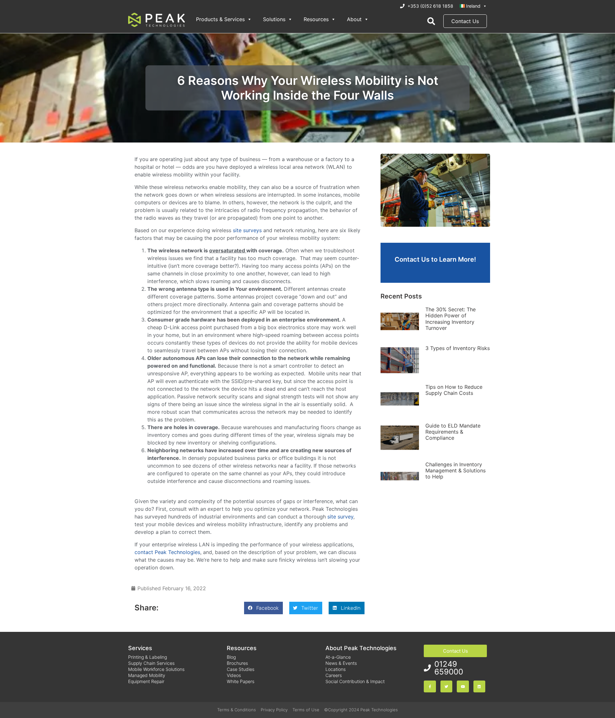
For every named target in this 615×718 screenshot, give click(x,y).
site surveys (247, 230)
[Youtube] (463, 686)
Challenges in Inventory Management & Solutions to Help (455, 470)
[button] (263, 608)
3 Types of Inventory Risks (457, 348)
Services (140, 648)
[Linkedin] (479, 686)
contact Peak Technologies (167, 552)
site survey (340, 516)
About (354, 19)
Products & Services (220, 19)
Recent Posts (401, 296)
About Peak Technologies (361, 648)
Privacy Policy (274, 709)
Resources (316, 19)
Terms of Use (305, 709)
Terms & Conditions (236, 709)
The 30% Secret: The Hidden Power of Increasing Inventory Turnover (450, 318)
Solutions (274, 19)
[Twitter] (446, 686)
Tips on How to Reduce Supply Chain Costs (453, 390)
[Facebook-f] (430, 686)
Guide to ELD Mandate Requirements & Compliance (452, 431)
